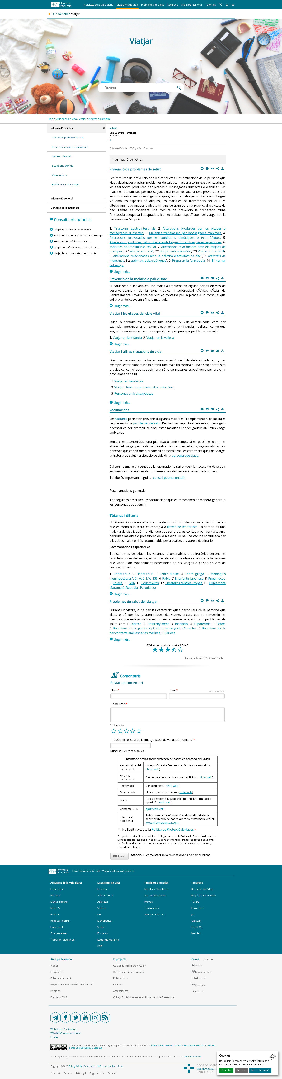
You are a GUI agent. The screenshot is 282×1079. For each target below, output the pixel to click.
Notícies (196, 933)
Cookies (68, 1073)
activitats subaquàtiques (148, 260)
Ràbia (166, 578)
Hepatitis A (122, 574)
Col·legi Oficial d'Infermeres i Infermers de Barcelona (143, 997)
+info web (153, 769)
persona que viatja (185, 455)
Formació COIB (58, 997)
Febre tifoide (169, 574)
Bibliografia (135, 148)
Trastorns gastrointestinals (134, 228)
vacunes (121, 419)
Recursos (172, 4)
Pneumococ (216, 578)
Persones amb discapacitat (133, 393)
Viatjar (82, 119)
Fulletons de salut (60, 978)
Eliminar (55, 914)
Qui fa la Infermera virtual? (128, 972)
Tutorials (211, 4)
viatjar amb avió (141, 251)
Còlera (117, 583)
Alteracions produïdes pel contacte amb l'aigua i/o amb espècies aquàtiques (165, 242)
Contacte (199, 985)
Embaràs (102, 933)
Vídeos (54, 965)
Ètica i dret (197, 908)
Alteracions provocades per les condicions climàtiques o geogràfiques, (165, 237)
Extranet (112, 1073)
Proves (148, 901)
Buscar (197, 991)
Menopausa (104, 920)
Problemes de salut (152, 4)
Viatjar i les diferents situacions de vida (76, 247)
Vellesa (101, 908)
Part (99, 946)
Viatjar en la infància (127, 338)
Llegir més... (120, 272)
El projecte (119, 959)
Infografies (56, 972)
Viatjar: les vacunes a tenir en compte (75, 253)
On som (117, 984)
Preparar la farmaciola (188, 260)
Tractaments (151, 908)
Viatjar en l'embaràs (128, 381)
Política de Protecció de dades (173, 829)
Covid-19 (196, 927)
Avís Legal (81, 1073)
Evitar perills (57, 927)
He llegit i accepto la (159, 829)
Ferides (170, 633)
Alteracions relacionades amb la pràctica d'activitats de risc (156, 256)
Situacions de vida (127, 4)
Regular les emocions (203, 895)
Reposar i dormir (60, 920)
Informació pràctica (99, 119)
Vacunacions (59, 175)
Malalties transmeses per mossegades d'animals (185, 233)
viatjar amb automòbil (175, 251)
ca (227, 4)
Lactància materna (108, 939)
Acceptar (226, 1070)
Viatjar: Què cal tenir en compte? (72, 229)
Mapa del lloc (201, 972)
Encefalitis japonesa (189, 578)
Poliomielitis (150, 583)
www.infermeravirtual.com (162, 822)
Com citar (148, 148)
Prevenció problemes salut (67, 137)
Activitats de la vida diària (98, 4)
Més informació (260, 1070)
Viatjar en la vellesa (160, 338)
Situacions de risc (154, 914)
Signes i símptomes (155, 895)
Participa (55, 991)
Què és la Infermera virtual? (129, 965)
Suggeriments (97, 1073)
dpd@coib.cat (154, 809)
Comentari (118, 704)
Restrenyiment (158, 624)
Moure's (55, 908)
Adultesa (102, 901)
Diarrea (135, 624)
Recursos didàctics (202, 889)
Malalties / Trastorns (156, 889)
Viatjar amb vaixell (211, 251)
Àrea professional (191, 4)
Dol (99, 914)
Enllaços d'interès (118, 148)
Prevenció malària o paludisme (70, 147)
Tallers (195, 901)
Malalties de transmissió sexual (133, 247)
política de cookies (252, 1064)
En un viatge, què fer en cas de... (72, 241)
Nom (114, 690)
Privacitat (55, 1073)
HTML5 (54, 1036)
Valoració (117, 725)
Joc (193, 914)
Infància (102, 889)
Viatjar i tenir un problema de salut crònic (144, 387)
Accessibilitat (120, 991)
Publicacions (120, 978)
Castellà (208, 959)
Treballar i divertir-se (62, 939)
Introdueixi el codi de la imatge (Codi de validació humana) (151, 740)
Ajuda (197, 965)
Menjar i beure (59, 901)
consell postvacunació (169, 478)
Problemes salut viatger (66, 184)
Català (195, 959)
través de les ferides (182, 527)
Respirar (55, 895)
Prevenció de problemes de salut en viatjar (78, 235)
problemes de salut (147, 423)
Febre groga (194, 574)
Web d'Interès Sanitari (63, 1029)
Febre (221, 624)
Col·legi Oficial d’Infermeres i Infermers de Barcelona (95, 1066)
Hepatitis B (145, 574)
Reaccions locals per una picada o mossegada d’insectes (155, 628)
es (233, 4)
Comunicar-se (58, 933)
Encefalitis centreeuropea (183, 583)
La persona (57, 889)
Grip (132, 583)
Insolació (181, 624)
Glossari (196, 920)
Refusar (241, 1070)
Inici (51, 119)
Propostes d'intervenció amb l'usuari (71, 984)
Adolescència (105, 895)
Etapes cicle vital (61, 156)
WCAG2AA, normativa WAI (65, 1033)
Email (197, 690)
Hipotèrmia (202, 624)
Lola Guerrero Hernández (123, 132)
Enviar (119, 855)
